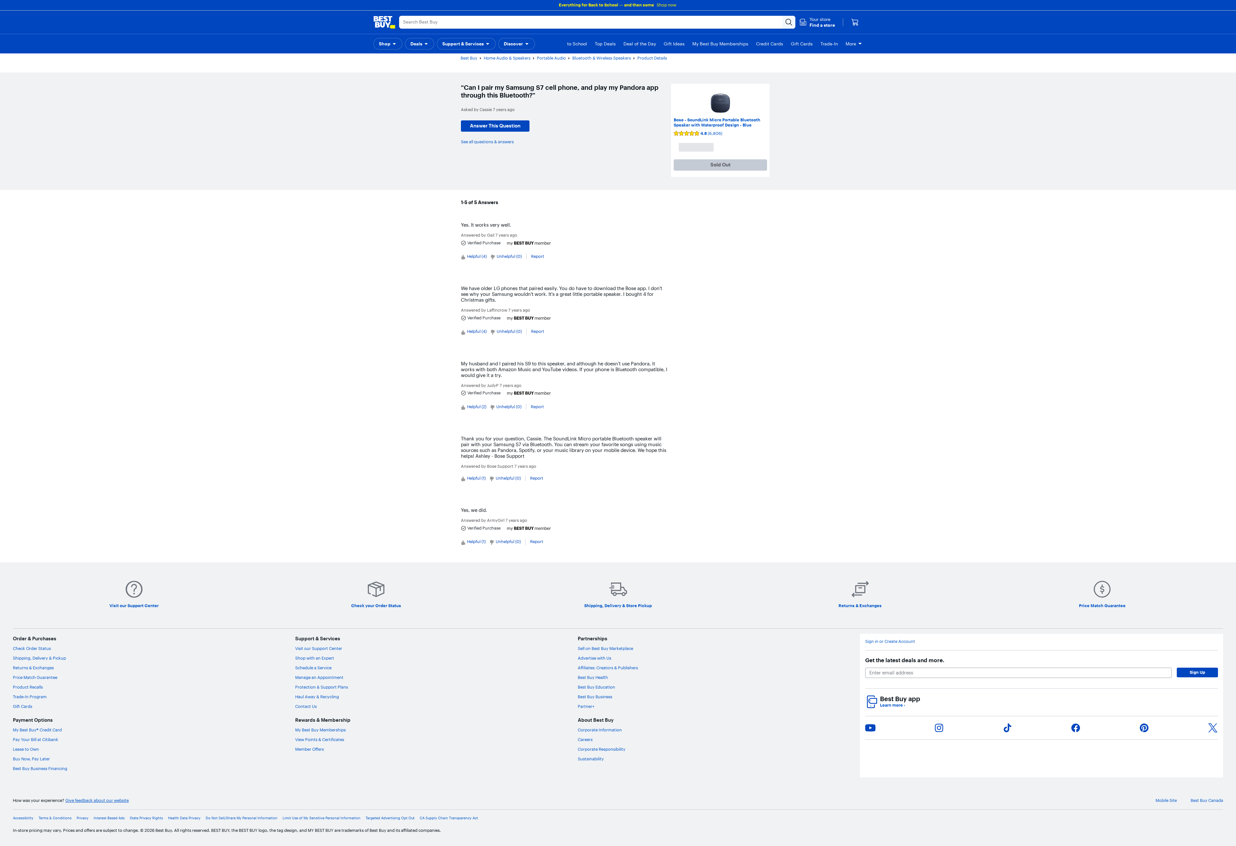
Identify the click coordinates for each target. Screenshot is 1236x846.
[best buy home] (384, 22)
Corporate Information (600, 729)
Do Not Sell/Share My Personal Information (241, 818)
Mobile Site (1166, 800)
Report (537, 256)
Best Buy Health (593, 677)
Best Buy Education (596, 687)
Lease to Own (26, 749)
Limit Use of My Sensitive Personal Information (321, 818)
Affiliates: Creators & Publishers (608, 667)
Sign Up (1197, 672)
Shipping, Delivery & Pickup (39, 658)
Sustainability (591, 758)
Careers (585, 739)
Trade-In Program (30, 696)
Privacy (83, 818)
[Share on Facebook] (1076, 728)
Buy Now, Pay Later (31, 758)
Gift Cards (22, 706)
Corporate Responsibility (601, 749)
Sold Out (720, 165)
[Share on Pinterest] (1144, 728)
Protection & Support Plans (321, 687)
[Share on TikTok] (1007, 728)
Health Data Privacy (184, 818)
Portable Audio (551, 58)
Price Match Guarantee (35, 677)
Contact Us (306, 706)
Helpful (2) (476, 406)
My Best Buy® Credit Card (37, 729)
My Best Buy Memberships (320, 729)
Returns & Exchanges (33, 667)
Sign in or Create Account (890, 641)
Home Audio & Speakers (507, 58)
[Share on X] (1213, 728)
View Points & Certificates (319, 739)
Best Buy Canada (1207, 800)
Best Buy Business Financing (40, 768)
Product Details (652, 58)
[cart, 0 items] (855, 22)
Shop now (666, 4)
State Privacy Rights (146, 818)
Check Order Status (32, 648)
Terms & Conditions (55, 818)
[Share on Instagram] (939, 728)
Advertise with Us (594, 658)
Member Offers (309, 749)
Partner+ (586, 706)
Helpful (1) (476, 478)
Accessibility (23, 818)
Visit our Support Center (318, 648)
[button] (817, 22)
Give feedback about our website (97, 800)
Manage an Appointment (319, 677)
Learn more (892, 705)
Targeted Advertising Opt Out (390, 818)
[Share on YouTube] (870, 728)
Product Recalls (28, 687)
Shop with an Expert (314, 658)
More (851, 44)
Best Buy (469, 58)
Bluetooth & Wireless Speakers (601, 58)
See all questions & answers (487, 141)
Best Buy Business (595, 696)
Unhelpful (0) (509, 256)
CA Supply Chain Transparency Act (449, 818)
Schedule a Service (313, 667)
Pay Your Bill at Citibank (35, 739)
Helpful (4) (477, 256)
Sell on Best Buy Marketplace (605, 648)
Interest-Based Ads (109, 818)
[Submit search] (788, 22)
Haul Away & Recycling (317, 696)
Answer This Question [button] (495, 126)
